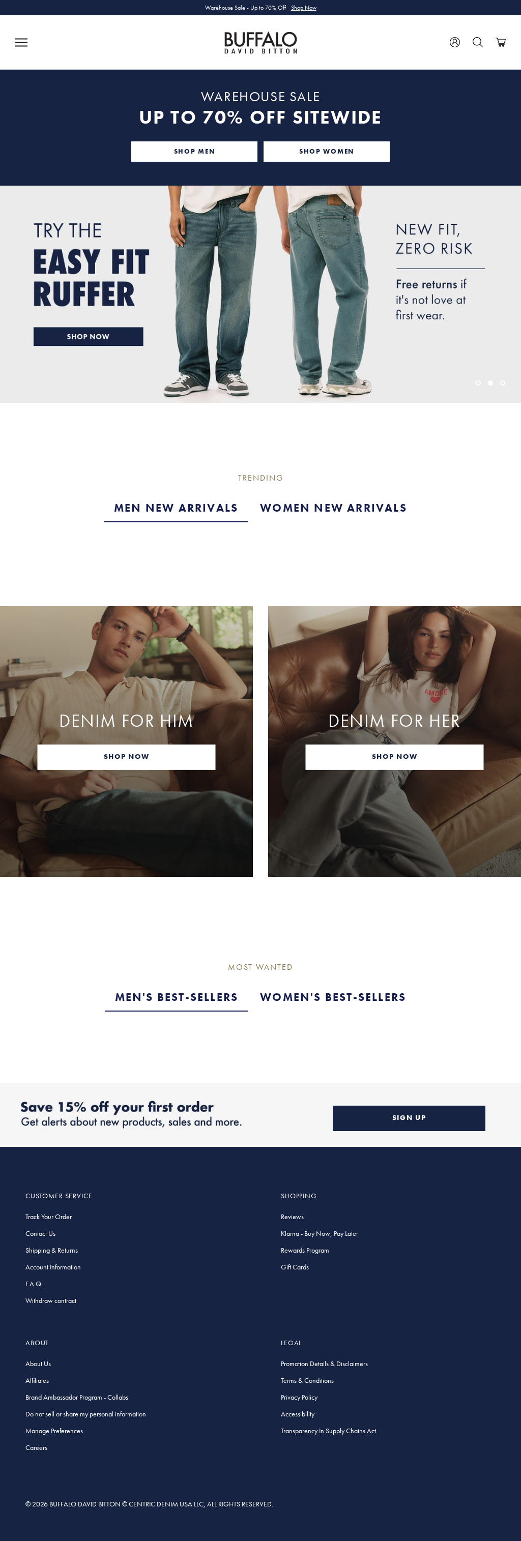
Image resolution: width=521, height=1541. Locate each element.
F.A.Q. (34, 1283)
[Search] (478, 42)
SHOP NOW (126, 755)
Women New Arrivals (333, 507)
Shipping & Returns (51, 1250)
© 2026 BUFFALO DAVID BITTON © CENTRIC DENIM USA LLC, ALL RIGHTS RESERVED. (149, 1503)
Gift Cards (295, 1266)
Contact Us (40, 1233)
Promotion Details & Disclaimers (324, 1363)
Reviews (292, 1216)
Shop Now (303, 8)
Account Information (53, 1266)
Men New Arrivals (176, 507)
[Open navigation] (21, 42)
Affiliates (37, 1380)
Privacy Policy (299, 1397)
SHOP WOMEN (326, 151)
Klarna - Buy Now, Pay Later (319, 1233)
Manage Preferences (54, 1430)
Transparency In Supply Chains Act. (329, 1430)
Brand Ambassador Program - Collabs (76, 1397)
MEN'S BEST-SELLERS (177, 997)
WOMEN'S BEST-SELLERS (333, 997)
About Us (38, 1363)
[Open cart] (501, 42)
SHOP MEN (194, 151)
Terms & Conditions (307, 1380)
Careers (36, 1447)
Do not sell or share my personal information (85, 1413)
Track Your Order (48, 1216)
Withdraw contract (50, 1300)
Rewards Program (305, 1250)
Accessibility (297, 1413)
